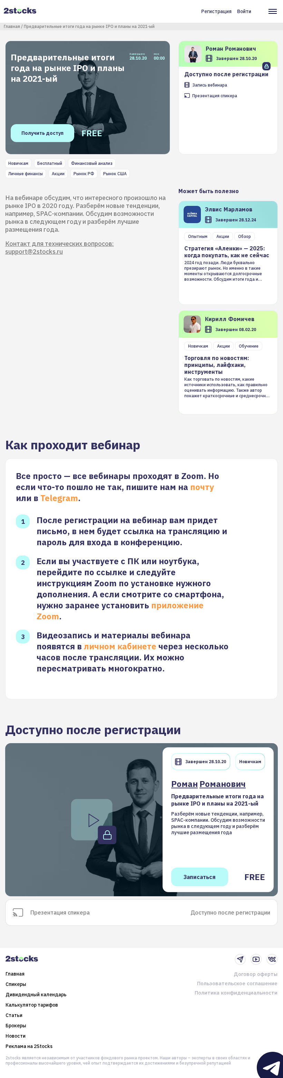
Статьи (14, 1015)
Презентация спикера (214, 95)
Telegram (59, 497)
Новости (16, 1036)
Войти (244, 11)
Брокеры (16, 1025)
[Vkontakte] (271, 959)
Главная (12, 26)
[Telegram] (240, 959)
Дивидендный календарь (36, 994)
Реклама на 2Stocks (29, 1046)
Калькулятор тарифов (32, 1005)
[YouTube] (256, 959)
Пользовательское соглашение (237, 983)
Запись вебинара (209, 85)
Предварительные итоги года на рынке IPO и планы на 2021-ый (89, 26)
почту (202, 486)
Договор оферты (255, 974)
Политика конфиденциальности (236, 992)
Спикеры (16, 984)
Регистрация (216, 11)
